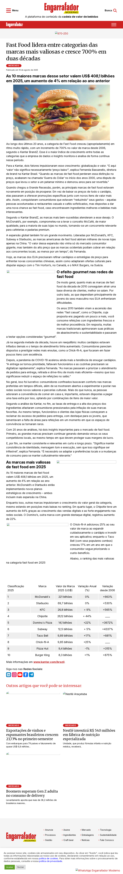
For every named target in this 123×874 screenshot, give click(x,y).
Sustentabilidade (108, 835)
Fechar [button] (20, 867)
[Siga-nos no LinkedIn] (8, 674)
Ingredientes (69, 835)
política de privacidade (50, 861)
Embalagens (88, 835)
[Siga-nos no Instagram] (14, 674)
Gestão (48, 840)
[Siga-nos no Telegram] (31, 674)
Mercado (13, 65)
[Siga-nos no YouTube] (20, 674)
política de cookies (48, 858)
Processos (50, 835)
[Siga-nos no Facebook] (25, 674)
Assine (66, 830)
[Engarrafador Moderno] (61, 8)
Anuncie (49, 830)
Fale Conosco (107, 840)
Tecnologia (105, 830)
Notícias (86, 840)
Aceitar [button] (9, 867)
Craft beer (68, 840)
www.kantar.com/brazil (48, 662)
